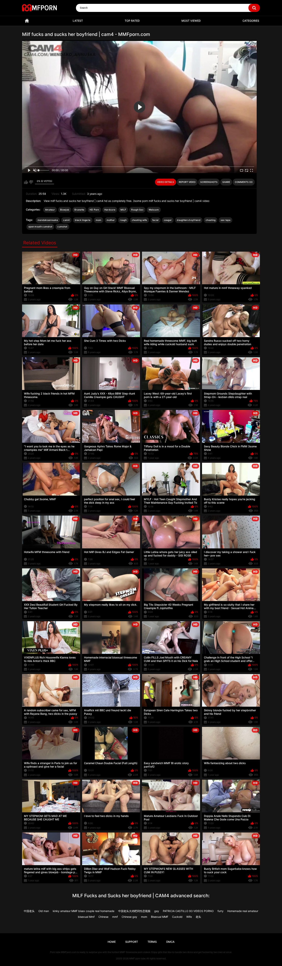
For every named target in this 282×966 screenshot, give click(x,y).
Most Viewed (191, 20)
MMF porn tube (137, 958)
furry (220, 911)
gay (156, 911)
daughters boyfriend (188, 220)
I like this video (26, 182)
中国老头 (29, 911)
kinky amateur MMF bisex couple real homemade (83, 911)
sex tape (225, 220)
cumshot (62, 226)
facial (155, 220)
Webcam (154, 209)
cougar (168, 220)
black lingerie (82, 220)
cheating (210, 220)
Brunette (79, 209)
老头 (198, 916)
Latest (78, 20)
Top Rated (132, 20)
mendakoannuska (48, 220)
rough (123, 220)
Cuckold (177, 916)
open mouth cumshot (40, 226)
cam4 (66, 220)
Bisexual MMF (159, 916)
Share (226, 182)
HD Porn (94, 209)
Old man (43, 911)
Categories (250, 20)
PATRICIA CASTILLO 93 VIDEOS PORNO (188, 911)
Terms (152, 941)
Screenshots (209, 182)
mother (111, 220)
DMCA (170, 941)
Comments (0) (244, 182)
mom (98, 220)
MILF (123, 209)
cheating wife (139, 220)
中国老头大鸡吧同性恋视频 (134, 911)
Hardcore (109, 209)
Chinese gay (129, 916)
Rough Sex (137, 209)
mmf (115, 916)
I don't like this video (31, 182)
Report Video (187, 182)
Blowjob (64, 209)
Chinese (103, 916)
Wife (189, 916)
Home (27, 21)
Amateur (50, 209)
